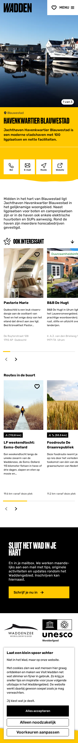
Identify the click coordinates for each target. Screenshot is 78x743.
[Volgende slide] (73, 54)
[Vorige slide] (5, 54)
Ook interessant (28, 241)
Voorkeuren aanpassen (37, 732)
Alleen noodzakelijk (38, 722)
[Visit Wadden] (21, 630)
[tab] (67, 102)
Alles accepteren (38, 711)
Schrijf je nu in (25, 592)
